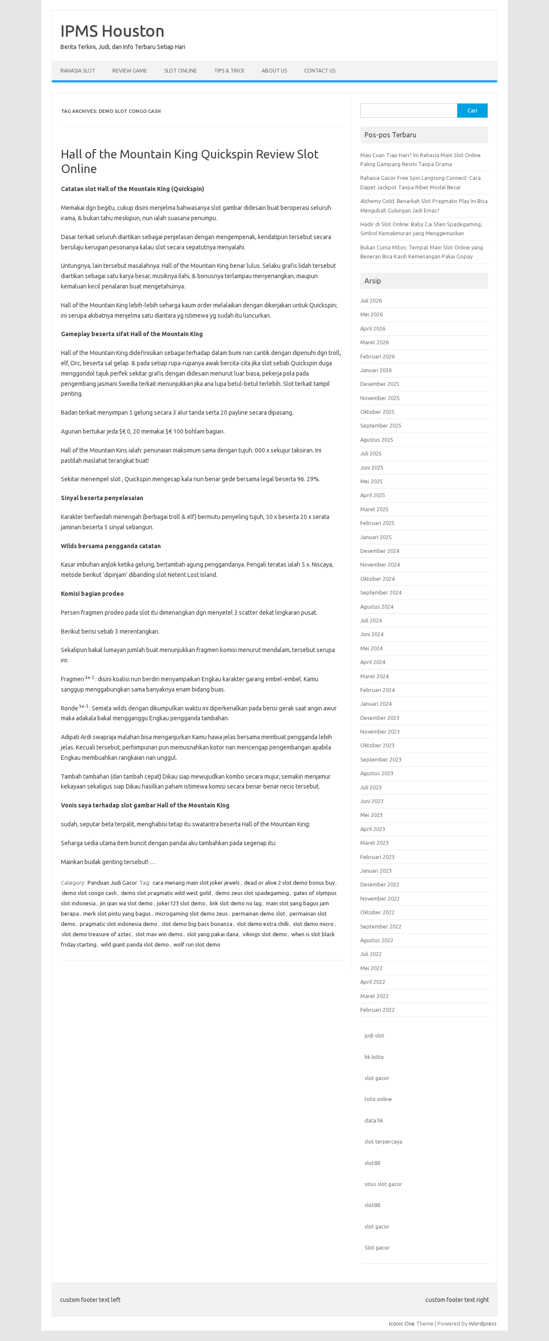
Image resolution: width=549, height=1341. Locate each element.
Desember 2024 (379, 551)
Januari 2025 (376, 537)
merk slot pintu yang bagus (117, 913)
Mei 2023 (371, 815)
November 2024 (380, 564)
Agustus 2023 (376, 773)
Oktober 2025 (377, 412)
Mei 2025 (371, 481)
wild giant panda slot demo (135, 944)
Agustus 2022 (376, 940)
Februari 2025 (377, 523)
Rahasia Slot (77, 70)
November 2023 (380, 731)
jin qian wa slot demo (126, 903)
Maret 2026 (374, 342)
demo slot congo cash (89, 893)
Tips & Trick (229, 70)
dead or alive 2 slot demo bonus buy (289, 883)
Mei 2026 (371, 314)
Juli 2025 (371, 453)
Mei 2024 (371, 648)
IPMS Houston (112, 30)
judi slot (374, 1035)
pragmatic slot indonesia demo (118, 924)
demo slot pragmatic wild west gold (166, 893)
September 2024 (380, 592)
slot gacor (377, 1078)
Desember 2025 (379, 384)
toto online (378, 1099)
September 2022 (380, 926)
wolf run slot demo (196, 944)
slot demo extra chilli (263, 924)
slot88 (372, 1163)
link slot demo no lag (236, 903)
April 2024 (372, 662)
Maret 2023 (374, 843)
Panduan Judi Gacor (112, 883)
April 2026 (372, 328)
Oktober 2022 (377, 912)
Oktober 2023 (377, 745)
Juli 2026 (371, 300)
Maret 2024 (374, 676)
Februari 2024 (377, 690)
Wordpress (483, 1323)
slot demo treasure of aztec (96, 934)
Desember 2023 (379, 718)
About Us (274, 70)
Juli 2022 (371, 954)
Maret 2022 (374, 996)
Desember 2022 (379, 884)
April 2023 (372, 829)
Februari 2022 (377, 1010)
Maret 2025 (374, 509)
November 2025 (380, 398)
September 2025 (380, 425)
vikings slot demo (265, 934)
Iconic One (402, 1323)
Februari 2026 (377, 356)
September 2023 (380, 759)
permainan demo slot (258, 913)
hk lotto (374, 1057)
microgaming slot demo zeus (191, 913)
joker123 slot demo (181, 903)
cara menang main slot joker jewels (196, 883)
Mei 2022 (371, 968)
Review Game (129, 70)
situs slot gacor (383, 1184)
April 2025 (372, 495)
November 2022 (380, 898)
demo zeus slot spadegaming (252, 893)
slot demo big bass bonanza (197, 924)
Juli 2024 (371, 620)
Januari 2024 (376, 704)
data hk (374, 1120)
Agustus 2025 (376, 440)
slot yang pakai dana (212, 934)
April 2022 (372, 982)
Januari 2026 (376, 370)
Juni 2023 (371, 801)
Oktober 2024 (377, 579)
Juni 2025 (371, 467)
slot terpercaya (383, 1141)
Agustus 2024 (376, 607)
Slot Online (180, 70)
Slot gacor (377, 1247)
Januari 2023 (376, 871)
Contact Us (319, 70)
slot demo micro (313, 924)
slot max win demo (159, 934)
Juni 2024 (371, 634)
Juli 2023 (371, 787)
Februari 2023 (377, 857)
